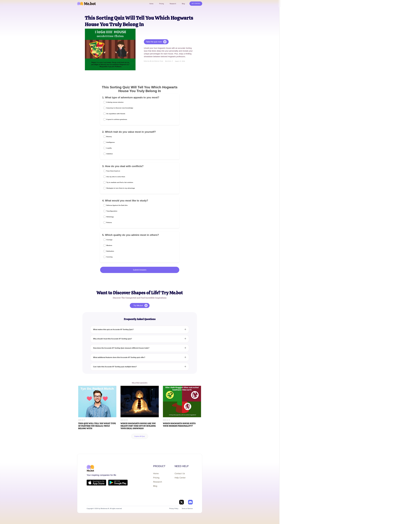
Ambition (109, 154)
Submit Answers (139, 270)
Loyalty (109, 148)
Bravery (109, 136)
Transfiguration (111, 211)
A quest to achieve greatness (116, 119)
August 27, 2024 (180, 61)
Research (157, 482)
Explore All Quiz (139, 436)
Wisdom (109, 245)
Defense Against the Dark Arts (117, 205)
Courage (109, 239)
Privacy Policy (173, 508)
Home (156, 473)
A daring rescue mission (115, 102)
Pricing (156, 478)
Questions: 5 (169, 61)
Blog (155, 486)
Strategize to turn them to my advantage (120, 188)
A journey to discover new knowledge (119, 108)
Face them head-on (113, 171)
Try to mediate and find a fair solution (119, 182)
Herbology (110, 217)
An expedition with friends (115, 113)
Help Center (180, 478)
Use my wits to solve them (115, 176)
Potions (109, 222)
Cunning (109, 257)
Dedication (110, 251)
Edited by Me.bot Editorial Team (153, 61)
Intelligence (110, 142)
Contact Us (180, 473)
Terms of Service (187, 508)
